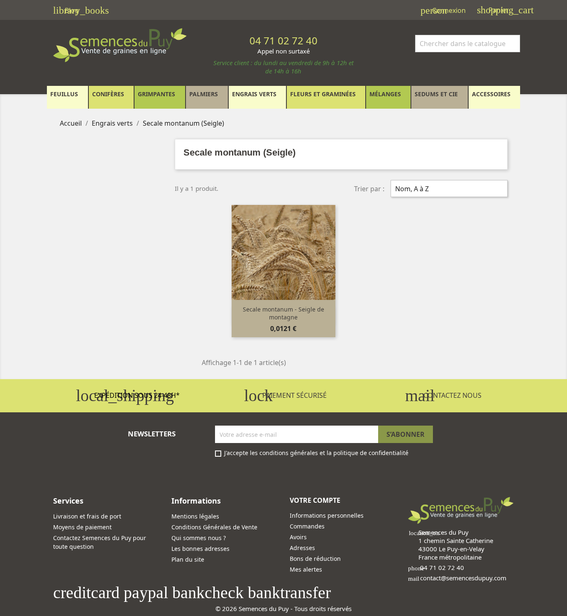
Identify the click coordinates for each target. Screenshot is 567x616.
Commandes (307, 526)
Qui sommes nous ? (198, 538)
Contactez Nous (443, 395)
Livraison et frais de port (87, 516)
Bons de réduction (315, 558)
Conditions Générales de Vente (214, 527)
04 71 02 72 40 (442, 567)
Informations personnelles (327, 515)
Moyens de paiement (82, 527)
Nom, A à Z (448, 189)
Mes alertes (306, 569)
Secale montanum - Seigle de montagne (283, 313)
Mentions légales (195, 516)
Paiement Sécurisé (285, 395)
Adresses (302, 548)
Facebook (62, 473)
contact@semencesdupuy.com (463, 578)
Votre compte (315, 500)
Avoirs (298, 537)
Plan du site (187, 559)
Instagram (82, 473)
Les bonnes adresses (200, 549)
